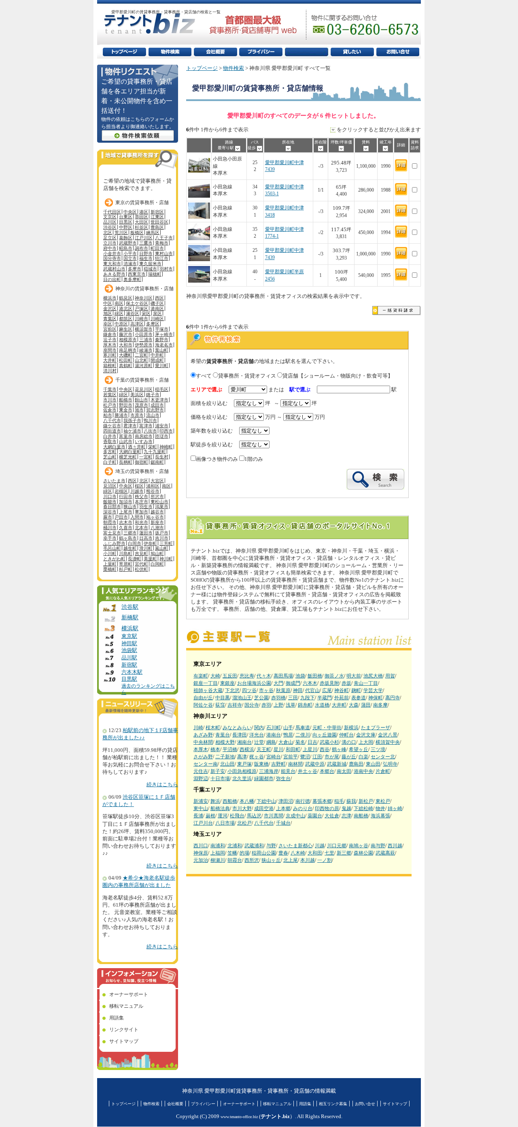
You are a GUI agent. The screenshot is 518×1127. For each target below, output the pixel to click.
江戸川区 (144, 237)
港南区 (157, 308)
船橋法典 (220, 808)
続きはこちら (162, 784)
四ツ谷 (249, 690)
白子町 (110, 462)
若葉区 (110, 394)
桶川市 (110, 527)
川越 (320, 845)
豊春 (283, 853)
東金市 (125, 409)
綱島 (271, 742)
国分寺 (251, 705)
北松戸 (244, 823)
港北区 (125, 308)
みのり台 (302, 808)
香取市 (110, 441)
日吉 (312, 742)
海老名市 (164, 344)
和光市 (141, 522)
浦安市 (161, 425)
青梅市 (161, 243)
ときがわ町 (114, 558)
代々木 (264, 676)
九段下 (307, 698)
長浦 (198, 816)
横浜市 (110, 297)
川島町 (125, 553)
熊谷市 (152, 491)
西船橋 (230, 801)
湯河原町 (144, 365)
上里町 (110, 563)
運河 (222, 816)
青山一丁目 (366, 683)
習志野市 (155, 409)
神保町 (375, 698)
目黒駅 (129, 679)
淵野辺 (200, 778)
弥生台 (283, 778)
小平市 (130, 253)
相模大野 (225, 742)
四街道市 (112, 430)
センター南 (205, 764)
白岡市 (134, 543)
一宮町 (146, 456)
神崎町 (166, 446)
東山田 (373, 764)
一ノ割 (324, 860)
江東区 (157, 216)
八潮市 (157, 527)
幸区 (107, 323)
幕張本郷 (322, 801)
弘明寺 (390, 764)
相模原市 (128, 339)
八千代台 (264, 823)
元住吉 (200, 771)
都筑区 (125, 318)
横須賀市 (144, 329)
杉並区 (141, 227)
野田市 (125, 405)
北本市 (141, 527)
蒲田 (366, 705)
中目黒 (222, 698)
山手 (288, 727)
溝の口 (349, 742)
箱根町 (110, 365)
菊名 (300, 742)
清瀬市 (130, 263)
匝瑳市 (161, 436)
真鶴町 (125, 365)
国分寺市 (112, 258)
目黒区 (125, 221)
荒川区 (121, 232)
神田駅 (129, 643)
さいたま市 (114, 480)
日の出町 (112, 279)
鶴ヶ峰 (339, 749)
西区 (159, 297)
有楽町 (200, 676)
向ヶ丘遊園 (324, 735)
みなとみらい (237, 727)
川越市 (137, 491)
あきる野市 (114, 274)
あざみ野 (203, 735)
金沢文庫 (366, 735)
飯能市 (110, 501)
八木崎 (298, 853)
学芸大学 (373, 690)
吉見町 (141, 553)
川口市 (110, 496)
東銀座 (227, 683)
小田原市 (144, 334)
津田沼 (285, 801)
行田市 (125, 496)
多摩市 (134, 268)
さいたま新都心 (295, 845)
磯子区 (157, 303)
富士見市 (112, 532)
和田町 (293, 749)
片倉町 (383, 771)
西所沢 (251, 860)
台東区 (125, 216)
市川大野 (242, 808)
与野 (271, 845)
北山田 (227, 764)
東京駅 (129, 636)
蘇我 (351, 801)
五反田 (230, 676)
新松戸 (366, 801)
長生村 (161, 456)
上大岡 (366, 742)
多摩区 (152, 323)
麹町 (356, 690)
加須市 (125, 501)
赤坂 (346, 683)
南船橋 (361, 816)
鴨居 (288, 735)
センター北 (383, 757)
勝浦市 (121, 415)
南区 (119, 303)
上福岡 (217, 853)
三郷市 (130, 532)
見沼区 (110, 485)
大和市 (125, 344)
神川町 (166, 558)
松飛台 (237, 816)
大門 (278, 683)
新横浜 (351, 727)
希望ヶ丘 (358, 749)
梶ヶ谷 (256, 757)
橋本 (215, 749)
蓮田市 (146, 532)
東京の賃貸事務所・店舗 (142, 202)
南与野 (378, 845)
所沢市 (157, 496)
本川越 (307, 860)
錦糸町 (305, 705)
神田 (298, 690)
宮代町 (141, 563)
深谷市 (110, 511)
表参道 (358, 698)
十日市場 (220, 778)
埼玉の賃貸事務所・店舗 (142, 471)
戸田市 (121, 517)
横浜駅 (129, 628)
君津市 (130, 425)
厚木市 (110, 344)
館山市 (141, 399)
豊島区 (157, 227)
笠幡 (232, 853)
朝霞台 (234, 860)
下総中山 (266, 801)
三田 (293, 698)
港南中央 (363, 771)
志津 (346, 816)
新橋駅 (129, 617)
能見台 (288, 771)
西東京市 (137, 274)
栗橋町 (110, 569)
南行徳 (302, 801)
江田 (317, 757)
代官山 (312, 690)
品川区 (110, 221)
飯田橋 (315, 676)
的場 (244, 853)
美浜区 (137, 394)
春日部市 (112, 506)
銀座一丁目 (205, 683)
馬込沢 (254, 816)
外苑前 (341, 698)
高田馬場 (283, 676)
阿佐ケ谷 (203, 705)
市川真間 (273, 816)
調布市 (141, 248)
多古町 (110, 451)
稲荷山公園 (264, 853)
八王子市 (164, 237)
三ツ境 (378, 749)
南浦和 (217, 845)
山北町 (141, 360)
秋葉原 (283, 690)
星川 (278, 749)
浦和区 (152, 485)
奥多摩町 (132, 279)
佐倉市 (110, 409)
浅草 (290, 705)
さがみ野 (203, 757)
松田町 (125, 360)
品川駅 (129, 658)
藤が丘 (349, 757)
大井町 (339, 705)
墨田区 (141, 216)
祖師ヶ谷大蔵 (208, 690)
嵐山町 (161, 548)
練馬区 (152, 232)
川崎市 (141, 318)
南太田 (344, 771)
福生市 (146, 258)
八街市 (150, 430)
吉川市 (161, 538)
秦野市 (161, 339)
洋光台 (256, 735)
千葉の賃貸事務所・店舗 (142, 380)
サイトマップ (123, 1041)
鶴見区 (125, 297)
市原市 (137, 415)
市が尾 (332, 757)
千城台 (283, 823)
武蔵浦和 (254, 845)
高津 (242, 757)
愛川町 (161, 365)
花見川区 (144, 389)
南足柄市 (128, 350)
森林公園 (363, 853)
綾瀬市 (146, 350)
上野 (278, 705)
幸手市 (110, 538)
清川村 (110, 370)
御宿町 (141, 462)
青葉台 (222, 735)
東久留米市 (150, 263)
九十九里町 (155, 451)
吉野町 (278, 764)
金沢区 (110, 308)
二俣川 (302, 735)
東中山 (200, 808)
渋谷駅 (129, 607)
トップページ (202, 68)
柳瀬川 (217, 860)
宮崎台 (273, 757)
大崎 (215, 676)
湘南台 (244, 742)
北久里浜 (242, 778)
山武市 (125, 441)
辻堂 (259, 742)
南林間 (295, 764)
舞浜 (215, 801)
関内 (259, 727)
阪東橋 (261, 764)
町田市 (157, 248)
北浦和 (234, 845)
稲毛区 (161, 389)
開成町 (157, 360)
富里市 (125, 436)
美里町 (150, 558)
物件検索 (233, 68)
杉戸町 (125, 569)
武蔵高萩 (385, 853)
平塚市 (161, 329)
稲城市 (150, 268)
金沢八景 (387, 735)
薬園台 (315, 816)
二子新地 (225, 757)
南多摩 (380, 705)
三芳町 (166, 543)
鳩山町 (157, 553)
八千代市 (112, 420)
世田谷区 (159, 221)
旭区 (107, 313)
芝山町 (110, 456)
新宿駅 (129, 665)
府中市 (110, 248)
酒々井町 (137, 446)
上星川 (310, 749)
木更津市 (159, 399)
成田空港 (264, 808)
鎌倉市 (110, 334)
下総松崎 (363, 808)
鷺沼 (305, 757)
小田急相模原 (242, 771)
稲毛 (339, 801)
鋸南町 (157, 462)
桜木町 (213, 727)
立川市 (110, 243)
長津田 (239, 735)
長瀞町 (134, 558)
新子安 (217, 771)
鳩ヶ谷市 (155, 517)
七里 (329, 853)
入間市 (137, 517)
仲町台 (346, 735)
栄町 (152, 446)
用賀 (390, 676)
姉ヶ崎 (395, 808)
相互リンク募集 (333, 1104)
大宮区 (157, 480)
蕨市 (107, 517)
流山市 (152, 415)
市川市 (110, 399)
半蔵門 (324, 698)
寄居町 (125, 563)
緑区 (119, 313)
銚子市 (152, 394)
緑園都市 (264, 778)
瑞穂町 (154, 274)
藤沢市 (125, 334)
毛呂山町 (112, 548)
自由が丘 (203, 698)
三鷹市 (146, 243)
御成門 (293, 683)
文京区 (110, 216)
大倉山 (285, 742)
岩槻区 (121, 491)
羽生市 (146, 506)
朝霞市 (110, 522)
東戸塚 (244, 764)
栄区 (146, 313)
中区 (107, 303)
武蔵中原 (315, 764)
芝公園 (261, 698)
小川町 (110, 553)
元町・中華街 (327, 727)
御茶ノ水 (334, 676)
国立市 (130, 258)
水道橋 (322, 705)
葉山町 (161, 350)
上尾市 (125, 511)
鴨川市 (150, 420)
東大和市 (112, 263)
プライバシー (203, 1104)
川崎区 (157, 318)
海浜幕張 (380, 816)
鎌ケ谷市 (112, 425)
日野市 (146, 253)
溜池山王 (242, 698)
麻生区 (125, 329)
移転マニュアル (126, 1006)
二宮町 (141, 354)
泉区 (157, 313)
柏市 (107, 415)
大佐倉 (332, 816)
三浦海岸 (268, 771)
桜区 (139, 485)
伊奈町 (150, 543)
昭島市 (125, 248)
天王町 (264, 749)
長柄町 (125, 462)
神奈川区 (144, 297)
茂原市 (141, 405)
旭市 (139, 409)
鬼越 (346, 808)
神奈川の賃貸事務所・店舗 (144, 288)
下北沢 (232, 690)
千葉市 (110, 389)
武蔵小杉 (329, 742)
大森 (354, 705)
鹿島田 (356, 764)
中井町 (157, 354)
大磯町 (125, 354)
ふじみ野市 (114, 543)
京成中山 (295, 816)
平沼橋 (230, 749)
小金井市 (112, 253)
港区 (143, 211)
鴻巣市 (161, 506)
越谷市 (157, 511)
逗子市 (110, 339)
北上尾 (290, 860)
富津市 (146, 425)
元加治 (200, 860)
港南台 (273, 735)
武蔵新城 (336, 764)
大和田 (315, 853)
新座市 (157, 522)
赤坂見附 (329, 683)
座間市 (110, 350)
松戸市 (110, 405)
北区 (107, 232)
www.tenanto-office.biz (239, 1116)
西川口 (200, 845)
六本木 (310, 683)
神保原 (200, 853)
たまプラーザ (375, 727)
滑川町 (146, 548)
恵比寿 (247, 676)
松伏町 (141, 569)
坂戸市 (161, 532)
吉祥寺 (234, 705)
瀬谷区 (132, 313)
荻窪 (220, 705)
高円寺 (392, 698)
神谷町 (341, 690)
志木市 (125, 522)
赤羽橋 (278, 698)
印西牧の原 (327, 808)
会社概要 (175, 1104)
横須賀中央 (388, 742)
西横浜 (247, 749)
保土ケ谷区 (137, 303)
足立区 (110, 237)
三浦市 (146, 339)
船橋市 (125, 399)
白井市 (110, 436)
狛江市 (161, 258)
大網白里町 (130, 451)
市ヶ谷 (266, 690)
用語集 (116, 1018)
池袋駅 (129, 650)
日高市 (146, 538)
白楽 (363, 757)
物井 (380, 808)
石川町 (273, 727)
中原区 (121, 323)
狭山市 (130, 506)
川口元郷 (336, 845)
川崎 (198, 727)
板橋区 (137, 232)
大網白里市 (114, 446)
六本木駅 (131, 672)
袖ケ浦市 (132, 430)
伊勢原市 (144, 344)
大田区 (141, 221)
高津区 (137, 323)
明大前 (353, 676)
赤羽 (266, 705)
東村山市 (164, 253)
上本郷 (283, 808)
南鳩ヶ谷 (358, 845)
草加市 (141, 511)
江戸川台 (203, 823)
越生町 (130, 548)
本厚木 (200, 749)
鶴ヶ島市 (128, 538)
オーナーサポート (128, 994)
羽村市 (166, 268)
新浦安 (200, 801)
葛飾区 (125, 237)
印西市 (166, 430)
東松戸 (383, 801)
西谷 (324, 749)
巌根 (210, 816)
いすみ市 (144, 441)
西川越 (395, 845)
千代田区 (112, 211)
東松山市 (159, 501)
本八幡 (247, 801)
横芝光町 (128, 456)
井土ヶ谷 (307, 771)
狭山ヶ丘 (271, 860)
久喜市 (125, 527)
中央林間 (203, 742)
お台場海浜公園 (254, 683)
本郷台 (327, 771)
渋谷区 (110, 227)
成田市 (157, 405)
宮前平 (290, 757)
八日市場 (225, 823)
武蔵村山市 (114, 268)
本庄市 (141, 501)
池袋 (300, 676)
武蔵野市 (128, 243)
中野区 (125, 227)
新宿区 (157, 211)
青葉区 (110, 318)
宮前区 (110, 329)
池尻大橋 (373, 676)
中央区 (130, 211)
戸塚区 (141, 308)
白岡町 (157, 563)
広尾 (327, 690)
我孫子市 (132, 420)
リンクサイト (123, 1029)
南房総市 (144, 436)
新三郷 (344, 853)
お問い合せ (365, 1104)
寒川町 (110, 354)
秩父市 (141, 496)
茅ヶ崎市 (164, 334)
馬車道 (302, 727)
